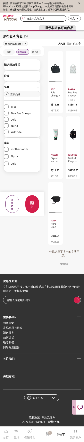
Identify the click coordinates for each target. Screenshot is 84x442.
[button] (22, 65)
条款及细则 (48, 417)
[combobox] (43, 18)
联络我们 (8, 342)
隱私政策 (34, 417)
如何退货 (8, 337)
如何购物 (8, 323)
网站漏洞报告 (11, 347)
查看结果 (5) (32, 204)
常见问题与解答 (12, 327)
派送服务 (8, 332)
